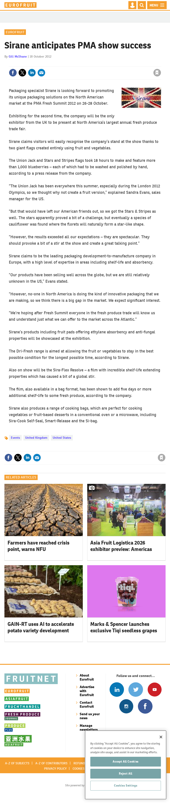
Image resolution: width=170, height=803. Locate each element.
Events (15, 438)
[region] (125, 764)
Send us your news (90, 716)
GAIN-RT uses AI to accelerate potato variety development (41, 627)
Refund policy (84, 763)
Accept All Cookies (126, 761)
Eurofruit (15, 32)
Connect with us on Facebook (145, 706)
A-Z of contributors (51, 763)
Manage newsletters (89, 727)
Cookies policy (84, 769)
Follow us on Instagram (126, 706)
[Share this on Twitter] (22, 73)
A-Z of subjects (17, 763)
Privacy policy (55, 769)
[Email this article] (41, 73)
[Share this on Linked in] (32, 73)
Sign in (104, 64)
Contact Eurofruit (87, 704)
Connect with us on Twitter (135, 689)
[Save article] (157, 73)
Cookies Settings (125, 785)
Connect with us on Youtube (154, 689)
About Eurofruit (87, 677)
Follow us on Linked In (117, 689)
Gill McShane (18, 56)
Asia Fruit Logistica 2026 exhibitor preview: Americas (121, 546)
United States (62, 438)
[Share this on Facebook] (13, 73)
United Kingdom (36, 438)
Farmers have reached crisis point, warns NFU (39, 546)
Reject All (125, 773)
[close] (160, 64)
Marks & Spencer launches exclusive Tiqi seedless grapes (123, 627)
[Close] (161, 737)
